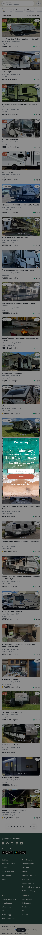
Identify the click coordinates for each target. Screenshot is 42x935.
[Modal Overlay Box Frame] (21, 467)
